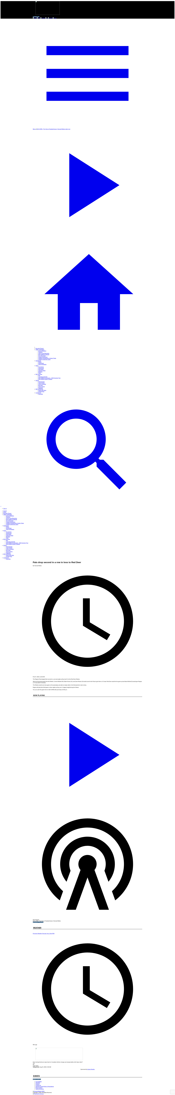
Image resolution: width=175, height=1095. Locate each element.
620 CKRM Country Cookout (45, 379)
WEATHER (37, 928)
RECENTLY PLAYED (38, 922)
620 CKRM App (39, 389)
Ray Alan (40, 385)
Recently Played (40, 348)
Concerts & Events (42, 376)
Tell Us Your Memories (43, 353)
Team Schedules (42, 364)
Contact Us (38, 392)
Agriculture (41, 369)
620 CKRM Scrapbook (43, 354)
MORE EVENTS (37, 1079)
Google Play (41, 391)
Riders (39, 362)
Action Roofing (91, 1069)
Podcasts (40, 387)
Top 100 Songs (42, 355)
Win (39, 375)
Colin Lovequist (42, 384)
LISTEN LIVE (36, 16)
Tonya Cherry (41, 386)
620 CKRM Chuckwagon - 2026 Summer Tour (49, 378)
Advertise (40, 394)
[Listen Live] (87, 753)
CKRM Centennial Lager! (44, 359)
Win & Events (39, 374)
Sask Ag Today (42, 370)
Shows (37, 380)
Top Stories (41, 367)
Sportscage (38, 360)
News (37, 365)
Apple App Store (42, 390)
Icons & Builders (42, 350)
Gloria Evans (41, 381)
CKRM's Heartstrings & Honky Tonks (47, 358)
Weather (40, 371)
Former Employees (43, 357)
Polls (39, 373)
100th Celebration (40, 349)
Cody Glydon (41, 383)
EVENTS (36, 1076)
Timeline (40, 352)
